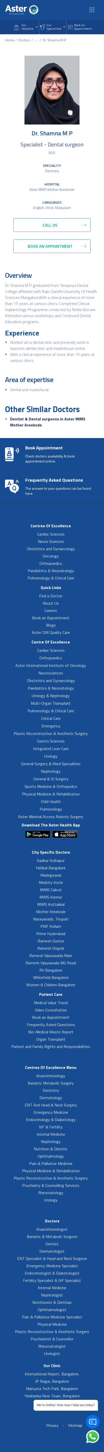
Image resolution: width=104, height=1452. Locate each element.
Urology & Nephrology (51, 696)
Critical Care (51, 718)
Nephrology (51, 771)
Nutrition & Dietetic (51, 1149)
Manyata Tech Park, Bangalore (52, 1388)
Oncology (51, 556)
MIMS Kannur (50, 897)
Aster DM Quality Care (51, 632)
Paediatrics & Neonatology (51, 571)
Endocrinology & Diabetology (51, 1120)
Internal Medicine (51, 1134)
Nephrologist (52, 1295)
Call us (50, 225)
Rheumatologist (52, 1346)
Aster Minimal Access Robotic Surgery (50, 817)
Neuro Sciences (51, 541)
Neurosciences (50, 673)
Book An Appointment (83, 27)
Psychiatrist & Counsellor (52, 1339)
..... (36, 40)
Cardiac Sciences (51, 534)
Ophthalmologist (52, 1310)
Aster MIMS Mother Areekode (52, 189)
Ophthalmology (51, 1156)
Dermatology (50, 1098)
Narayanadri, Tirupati (50, 919)
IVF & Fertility (51, 1127)
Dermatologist (52, 1251)
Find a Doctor (50, 596)
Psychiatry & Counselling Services (50, 1185)
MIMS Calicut (51, 890)
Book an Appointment (50, 618)
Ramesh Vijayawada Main (50, 955)
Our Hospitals (27, 27)
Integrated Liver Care (51, 749)
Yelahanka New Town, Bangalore (52, 1396)
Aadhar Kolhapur (51, 860)
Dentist (52, 1244)
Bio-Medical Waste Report (50, 1032)
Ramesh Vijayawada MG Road (50, 963)
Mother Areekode (51, 912)
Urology (51, 756)
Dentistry (52, 170)
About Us (51, 603)
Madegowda (50, 875)
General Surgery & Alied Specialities (51, 764)
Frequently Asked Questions (51, 1025)
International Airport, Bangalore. (52, 1374)
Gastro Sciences (51, 741)
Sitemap (75, 1425)
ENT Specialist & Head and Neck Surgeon (52, 1258)
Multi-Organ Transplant (51, 703)
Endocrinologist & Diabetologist (52, 1273)
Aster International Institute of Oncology (50, 665)
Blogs (51, 625)
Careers (50, 610)
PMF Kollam (50, 926)
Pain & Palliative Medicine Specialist (52, 1317)
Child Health (51, 801)
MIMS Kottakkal (51, 904)
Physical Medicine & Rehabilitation (51, 794)
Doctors (24, 40)
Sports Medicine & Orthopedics (50, 786)
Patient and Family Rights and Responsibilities (50, 1046)
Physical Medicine (52, 1324)
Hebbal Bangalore (51, 868)
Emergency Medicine (51, 1112)
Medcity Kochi (51, 882)
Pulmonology (51, 809)
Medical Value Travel (51, 1003)
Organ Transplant (51, 1039)
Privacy (52, 1425)
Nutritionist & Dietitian (52, 1302)
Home (9, 40)
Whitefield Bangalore (51, 977)
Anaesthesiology (50, 1076)
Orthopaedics (50, 563)
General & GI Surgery (50, 779)
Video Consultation (51, 1010)
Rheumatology (50, 1193)
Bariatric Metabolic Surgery (51, 1083)
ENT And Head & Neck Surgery (51, 1105)
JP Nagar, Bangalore (52, 1381)
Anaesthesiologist (52, 1229)
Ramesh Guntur (51, 941)
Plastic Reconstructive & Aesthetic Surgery (51, 733)
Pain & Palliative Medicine (50, 1163)
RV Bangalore (50, 970)
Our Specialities (54, 27)
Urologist (52, 1353)
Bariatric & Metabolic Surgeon (52, 1236)
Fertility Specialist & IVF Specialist (52, 1280)
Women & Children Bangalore (50, 985)
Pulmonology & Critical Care (51, 578)
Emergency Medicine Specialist (52, 1266)
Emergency (50, 726)
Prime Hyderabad (50, 934)
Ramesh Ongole (50, 948)
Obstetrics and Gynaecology (51, 549)
